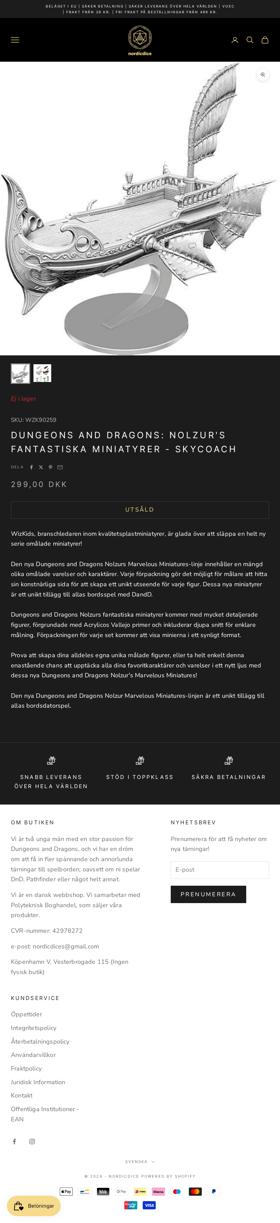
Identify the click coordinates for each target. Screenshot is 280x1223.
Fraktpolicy (26, 1068)
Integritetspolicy (33, 1028)
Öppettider (26, 1014)
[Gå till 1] (20, 374)
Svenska (136, 1161)
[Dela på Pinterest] (50, 467)
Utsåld (140, 510)
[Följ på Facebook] (14, 1141)
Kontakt (21, 1095)
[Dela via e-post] (60, 467)
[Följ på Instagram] (32, 1141)
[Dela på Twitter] (41, 467)
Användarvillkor (33, 1055)
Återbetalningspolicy (40, 1041)
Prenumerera (208, 894)
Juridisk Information (38, 1082)
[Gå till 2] (42, 373)
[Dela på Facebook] (31, 467)
